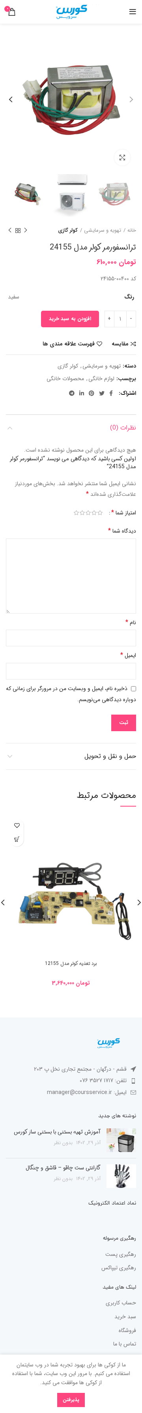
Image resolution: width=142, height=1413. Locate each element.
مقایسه (120, 344)
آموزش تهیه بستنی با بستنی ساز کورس (57, 1132)
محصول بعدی (10, 231)
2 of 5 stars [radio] (94, 513)
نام (130, 622)
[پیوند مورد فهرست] (71, 1080)
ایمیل (128, 655)
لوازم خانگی (101, 378)
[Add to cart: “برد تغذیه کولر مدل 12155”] (17, 839)
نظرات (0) (123, 428)
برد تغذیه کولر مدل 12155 (71, 963)
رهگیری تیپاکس (118, 1268)
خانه (131, 231)
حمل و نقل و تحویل (110, 756)
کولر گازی (68, 231)
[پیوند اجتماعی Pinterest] (91, 393)
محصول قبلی (26, 231)
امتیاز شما (123, 513)
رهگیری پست (120, 1255)
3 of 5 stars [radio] (88, 513)
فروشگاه (127, 1331)
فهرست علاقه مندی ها (69, 344)
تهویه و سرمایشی (102, 231)
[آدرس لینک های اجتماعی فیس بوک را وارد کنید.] (111, 393)
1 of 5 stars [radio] (100, 513)
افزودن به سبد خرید (70, 319)
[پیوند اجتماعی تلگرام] (72, 393)
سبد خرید (125, 1317)
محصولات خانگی (65, 378)
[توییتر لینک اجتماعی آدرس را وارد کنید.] (102, 393)
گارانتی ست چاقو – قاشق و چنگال (63, 1167)
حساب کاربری (121, 1303)
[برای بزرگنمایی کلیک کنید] (122, 157)
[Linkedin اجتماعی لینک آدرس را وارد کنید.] (81, 393)
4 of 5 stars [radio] (82, 513)
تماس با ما (124, 1344)
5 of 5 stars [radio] (76, 513)
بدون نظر (63, 1143)
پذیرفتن (71, 1400)
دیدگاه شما (122, 531)
